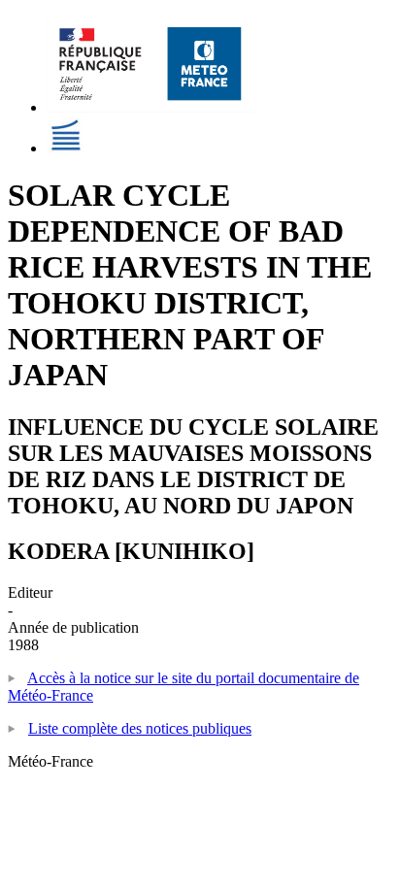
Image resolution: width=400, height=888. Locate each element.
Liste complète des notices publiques (139, 728)
